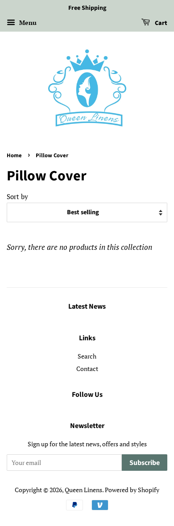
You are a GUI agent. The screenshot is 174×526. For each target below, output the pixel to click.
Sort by (17, 196)
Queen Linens (83, 489)
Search (87, 356)
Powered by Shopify (132, 489)
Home (14, 155)
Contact (87, 368)
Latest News (87, 306)
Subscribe (144, 463)
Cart (160, 23)
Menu (27, 22)
